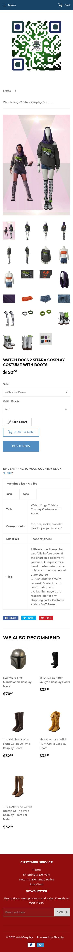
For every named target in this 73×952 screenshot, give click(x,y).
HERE (8, 473)
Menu (12, 5)
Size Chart (36, 884)
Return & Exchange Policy (36, 879)
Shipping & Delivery (36, 874)
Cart (67, 5)
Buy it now (21, 446)
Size (6, 384)
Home (7, 90)
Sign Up (62, 912)
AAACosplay (24, 937)
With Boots (11, 401)
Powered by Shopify (50, 937)
